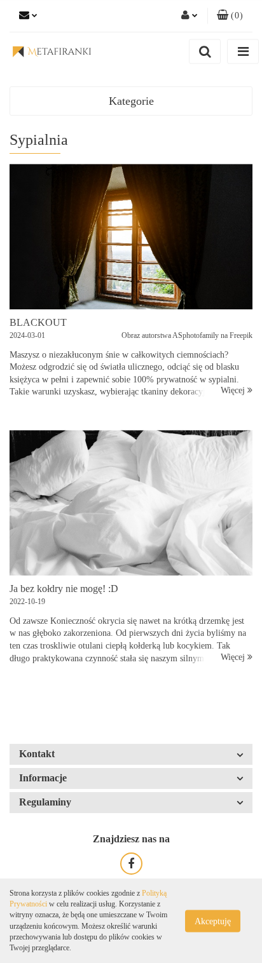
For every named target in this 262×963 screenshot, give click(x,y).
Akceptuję (213, 921)
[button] (229, 16)
